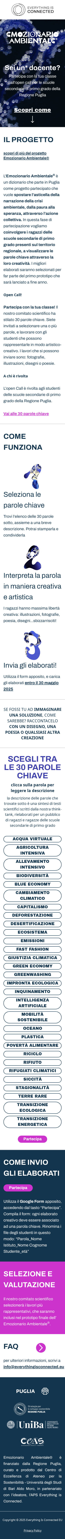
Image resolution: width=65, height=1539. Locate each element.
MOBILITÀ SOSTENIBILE (33, 1017)
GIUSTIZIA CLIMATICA (32, 958)
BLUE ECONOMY (33, 884)
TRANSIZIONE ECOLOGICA (32, 1108)
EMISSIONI (33, 941)
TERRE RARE (32, 1096)
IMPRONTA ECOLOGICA (32, 983)
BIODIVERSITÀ (32, 876)
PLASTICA (32, 1037)
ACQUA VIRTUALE (32, 839)
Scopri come (32, 110)
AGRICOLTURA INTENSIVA (32, 850)
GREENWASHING (32, 975)
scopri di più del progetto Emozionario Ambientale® (26, 155)
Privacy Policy (32, 1530)
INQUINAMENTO (32, 992)
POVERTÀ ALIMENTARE (32, 1045)
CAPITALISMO (32, 907)
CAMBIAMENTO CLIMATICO (33, 896)
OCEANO (32, 1028)
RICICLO (32, 1054)
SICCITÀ (32, 1079)
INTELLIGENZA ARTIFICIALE (32, 1003)
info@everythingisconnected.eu (33, 1367)
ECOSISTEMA (32, 932)
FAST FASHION (32, 949)
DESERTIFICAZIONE (33, 924)
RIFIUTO (32, 1062)
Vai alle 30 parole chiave (26, 414)
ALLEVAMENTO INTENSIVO (32, 864)
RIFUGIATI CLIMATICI (32, 1071)
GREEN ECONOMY (33, 966)
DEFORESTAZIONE (32, 915)
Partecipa (32, 1139)
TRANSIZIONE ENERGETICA (32, 1122)
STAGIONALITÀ (32, 1088)
